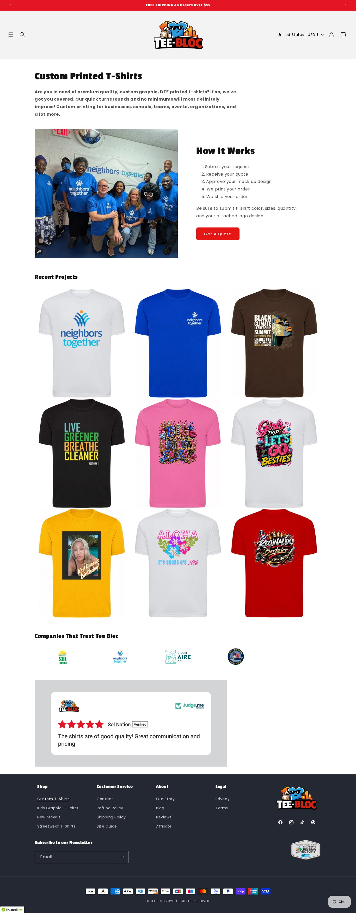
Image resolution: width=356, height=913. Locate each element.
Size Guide (107, 826)
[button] (11, 34)
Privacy (223, 798)
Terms (222, 807)
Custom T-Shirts (53, 798)
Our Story (165, 798)
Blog (160, 807)
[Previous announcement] (10, 5)
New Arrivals (48, 816)
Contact (105, 798)
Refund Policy (110, 807)
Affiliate (163, 826)
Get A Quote (218, 234)
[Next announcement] (346, 5)
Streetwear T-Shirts (56, 826)
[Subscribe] (122, 857)
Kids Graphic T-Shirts (57, 807)
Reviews (163, 816)
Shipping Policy (111, 816)
